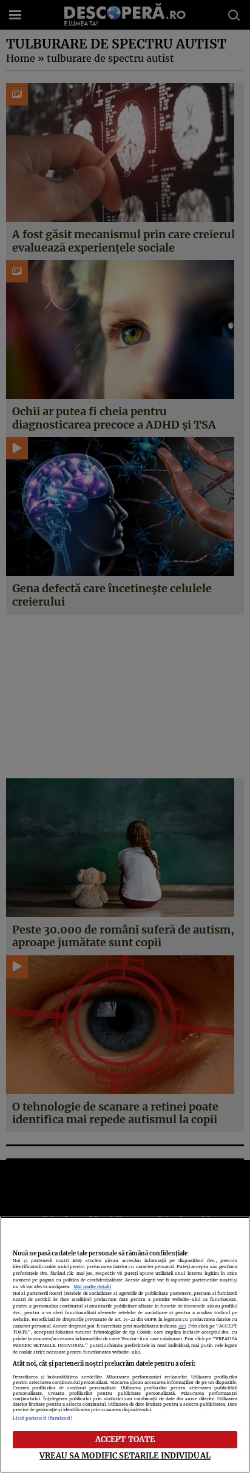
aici (182, 1326)
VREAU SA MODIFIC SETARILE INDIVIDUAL (125, 1455)
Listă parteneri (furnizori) (43, 1418)
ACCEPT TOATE (125, 1439)
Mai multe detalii (92, 1286)
